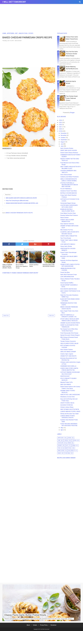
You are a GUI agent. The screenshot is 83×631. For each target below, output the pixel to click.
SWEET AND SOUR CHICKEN (68, 150)
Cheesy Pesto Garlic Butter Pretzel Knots (25, 615)
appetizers (60, 437)
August (63, 142)
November (64, 135)
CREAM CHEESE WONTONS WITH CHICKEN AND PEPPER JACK (22, 203)
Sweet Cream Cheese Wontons (69, 152)
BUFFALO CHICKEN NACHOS (68, 193)
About (28, 625)
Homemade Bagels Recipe (68, 203)
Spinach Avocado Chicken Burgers (70, 335)
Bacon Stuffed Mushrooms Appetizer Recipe (22, 266)
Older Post (51, 315)
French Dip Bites (65, 272)
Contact (35, 625)
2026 (60, 120)
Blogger (72, 112)
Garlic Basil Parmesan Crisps (68, 274)
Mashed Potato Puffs (66, 382)
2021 (60, 127)
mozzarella (71, 450)
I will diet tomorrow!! (14, 2)
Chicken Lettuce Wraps (66, 407)
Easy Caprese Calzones (67, 223)
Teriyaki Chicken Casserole (68, 341)
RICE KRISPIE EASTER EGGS (68, 289)
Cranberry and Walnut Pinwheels (69, 177)
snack (59, 453)
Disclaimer (53, 625)
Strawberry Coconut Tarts (67, 397)
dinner (74, 445)
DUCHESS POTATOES (66, 405)
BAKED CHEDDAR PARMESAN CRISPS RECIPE (19, 213)
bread (69, 437)
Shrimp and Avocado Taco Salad (69, 413)
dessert (60, 445)
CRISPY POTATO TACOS (67, 403)
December (64, 133)
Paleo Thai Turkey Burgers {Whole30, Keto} (17, 200)
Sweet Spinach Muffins (66, 283)
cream (69, 442)
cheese (66, 440)
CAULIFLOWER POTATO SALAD (69, 343)
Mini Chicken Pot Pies (66, 230)
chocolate (60, 442)
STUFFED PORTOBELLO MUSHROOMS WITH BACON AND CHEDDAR (69, 184)
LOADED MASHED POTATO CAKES (70, 411)
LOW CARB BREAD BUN (67, 276)
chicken (75, 440)
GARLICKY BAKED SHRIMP (68, 351)
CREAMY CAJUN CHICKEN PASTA (70, 323)
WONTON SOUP (65, 376)
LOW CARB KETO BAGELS (67, 244)
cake (59, 440)
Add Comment (18, 40)
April (62, 430)
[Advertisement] (41, 18)
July (62, 144)
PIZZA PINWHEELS (66, 189)
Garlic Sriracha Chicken (66, 148)
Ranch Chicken (64, 217)
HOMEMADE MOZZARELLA (68, 366)
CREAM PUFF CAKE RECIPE (68, 356)
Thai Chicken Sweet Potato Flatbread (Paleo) (72, 98)
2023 (60, 122)
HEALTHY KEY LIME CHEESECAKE (70, 394)
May (62, 427)
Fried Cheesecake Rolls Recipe (69, 333)
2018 (60, 131)
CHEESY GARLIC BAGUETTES (68, 236)
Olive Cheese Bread (66, 174)
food (59, 448)
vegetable (67, 453)
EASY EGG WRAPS (65, 384)
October (63, 137)
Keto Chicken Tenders (66, 349)
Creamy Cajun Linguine (66, 354)
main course (61, 450)
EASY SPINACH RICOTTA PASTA (69, 409)
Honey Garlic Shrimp (66, 246)
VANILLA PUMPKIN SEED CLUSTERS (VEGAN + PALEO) (7, 266)
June (62, 146)
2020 (60, 129)
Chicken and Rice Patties (33, 265)
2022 (60, 124)
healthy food (68, 448)
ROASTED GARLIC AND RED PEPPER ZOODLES (49, 265)
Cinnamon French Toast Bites (68, 191)
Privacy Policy (43, 625)
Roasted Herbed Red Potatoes (69, 215)
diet (67, 445)
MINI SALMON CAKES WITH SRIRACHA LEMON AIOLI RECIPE (21, 198)
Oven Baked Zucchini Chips (68, 213)
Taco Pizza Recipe (65, 238)
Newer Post (6, 315)
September (64, 139)
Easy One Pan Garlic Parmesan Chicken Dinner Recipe (72, 54)
